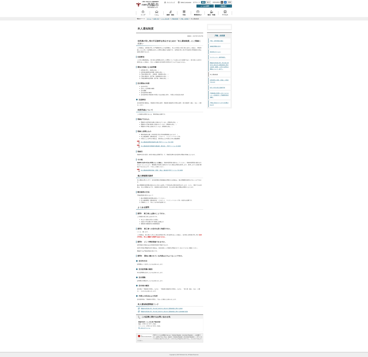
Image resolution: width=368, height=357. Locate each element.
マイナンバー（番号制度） (218, 57)
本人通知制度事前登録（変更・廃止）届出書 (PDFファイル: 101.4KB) (162, 170)
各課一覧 (156, 19)
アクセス (225, 15)
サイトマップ (171, 2)
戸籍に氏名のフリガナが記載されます (219, 104)
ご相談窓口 (223, 6)
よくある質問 (205, 6)
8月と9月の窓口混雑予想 (217, 87)
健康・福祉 (170, 15)
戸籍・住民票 (184, 19)
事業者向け (198, 15)
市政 (184, 15)
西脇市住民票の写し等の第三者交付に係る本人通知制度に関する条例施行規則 (164, 311)
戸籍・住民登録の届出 (216, 41)
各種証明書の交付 (215, 46)
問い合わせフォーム (144, 328)
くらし (156, 15)
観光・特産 (211, 15)
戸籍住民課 (174, 19)
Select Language (186, 2)
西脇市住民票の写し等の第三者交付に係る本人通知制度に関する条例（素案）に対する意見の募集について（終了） (219, 66)
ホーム (149, 19)
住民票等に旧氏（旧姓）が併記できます (219, 81)
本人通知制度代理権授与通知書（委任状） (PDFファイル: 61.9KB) (161, 146)
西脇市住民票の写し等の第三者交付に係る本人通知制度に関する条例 (161, 308)
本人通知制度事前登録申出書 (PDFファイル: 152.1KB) (157, 142)
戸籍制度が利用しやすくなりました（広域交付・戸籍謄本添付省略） (219, 95)
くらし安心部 (165, 19)
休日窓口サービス (215, 52)
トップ (143, 15)
